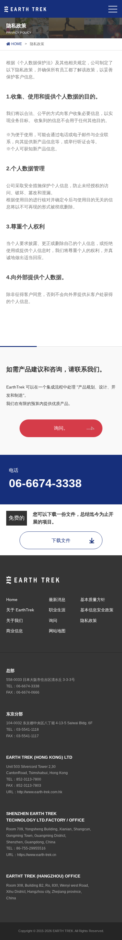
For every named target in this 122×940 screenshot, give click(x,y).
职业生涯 (57, 610)
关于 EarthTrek (20, 610)
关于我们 (14, 620)
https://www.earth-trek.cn (36, 855)
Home (11, 599)
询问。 (61, 428)
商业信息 (14, 630)
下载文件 (61, 540)
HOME (16, 44)
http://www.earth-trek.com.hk (39, 792)
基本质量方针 (92, 599)
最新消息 (57, 599)
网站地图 (57, 630)
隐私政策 (88, 620)
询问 (53, 620)
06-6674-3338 (45, 483)
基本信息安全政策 (96, 610)
